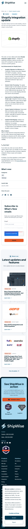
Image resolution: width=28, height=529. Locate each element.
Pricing (3, 481)
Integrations (4, 479)
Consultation (4, 474)
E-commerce (18, 466)
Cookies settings (14, 513)
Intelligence (4, 471)
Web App (3, 463)
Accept (14, 517)
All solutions (17, 461)
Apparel (16, 476)
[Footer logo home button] (14, 426)
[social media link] (2, 443)
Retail (16, 471)
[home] (8, 3)
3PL (16, 463)
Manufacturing (18, 479)
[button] (25, 3)
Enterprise (17, 468)
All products (4, 461)
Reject (14, 522)
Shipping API (4, 466)
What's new (4, 484)
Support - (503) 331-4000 (7, 434)
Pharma (16, 474)
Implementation (5, 476)
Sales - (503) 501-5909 (7, 437)
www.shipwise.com (21, 160)
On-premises (4, 468)
